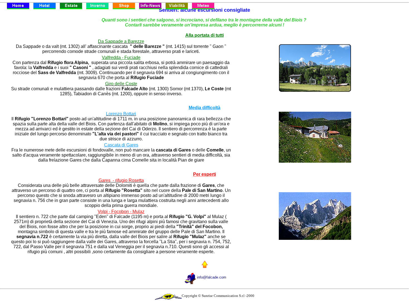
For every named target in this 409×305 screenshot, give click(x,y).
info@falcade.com (211, 277)
